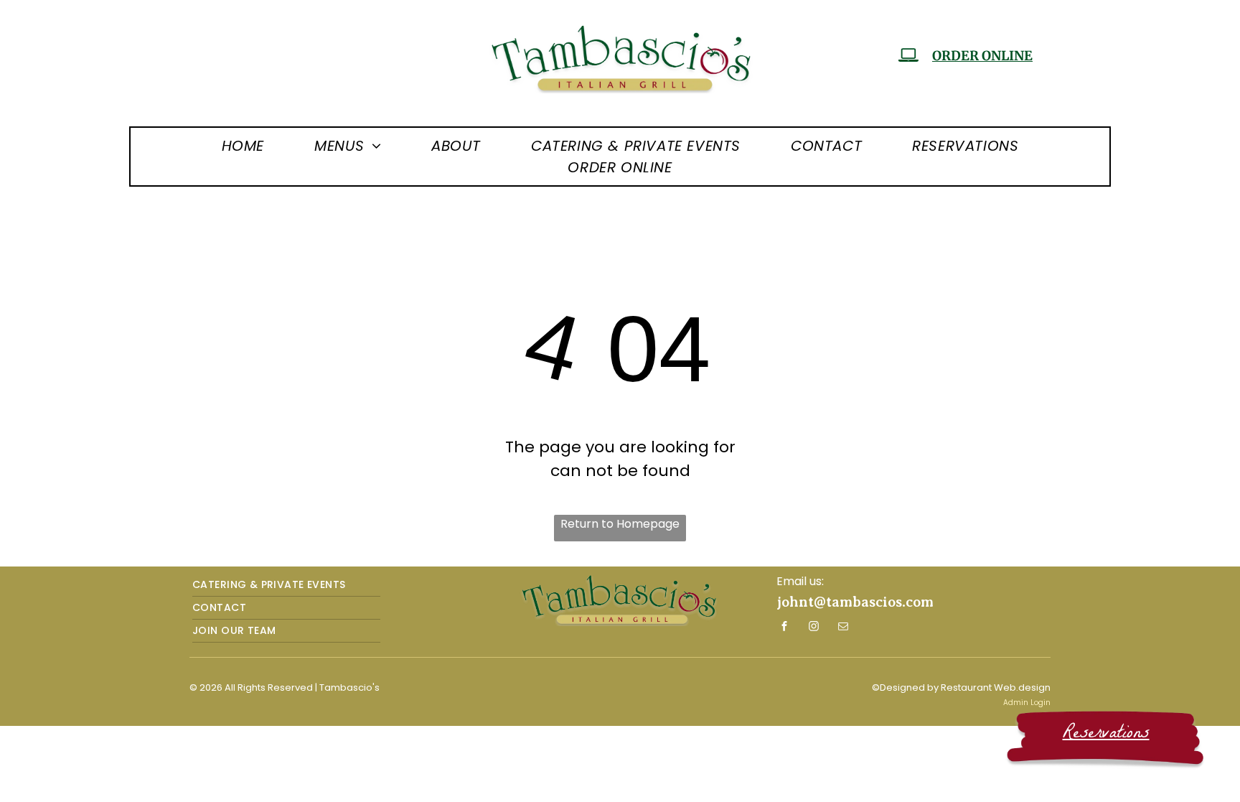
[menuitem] (243, 146)
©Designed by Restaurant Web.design (961, 687)
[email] (843, 628)
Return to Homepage (620, 524)
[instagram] (814, 628)
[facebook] (784, 628)
